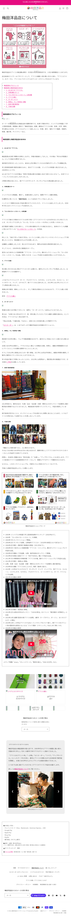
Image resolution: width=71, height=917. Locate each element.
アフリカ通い (11, 296)
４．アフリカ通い (11, 97)
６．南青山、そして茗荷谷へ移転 (16, 102)
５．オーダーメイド (12, 99)
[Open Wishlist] (63, 8)
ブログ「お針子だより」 (46, 876)
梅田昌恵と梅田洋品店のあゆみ (13, 88)
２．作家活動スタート (12, 92)
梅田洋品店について (21, 769)
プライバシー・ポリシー (23, 884)
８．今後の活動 (10, 106)
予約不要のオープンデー (52, 872)
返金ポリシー (43, 911)
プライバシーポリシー (54, 911)
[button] (4, 8)
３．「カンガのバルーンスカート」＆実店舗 (19, 95)
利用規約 (35, 884)
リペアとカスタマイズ (37, 872)
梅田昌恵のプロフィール (11, 85)
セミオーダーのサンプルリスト (18, 872)
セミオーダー (8, 325)
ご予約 (9, 362)
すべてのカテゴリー (24, 868)
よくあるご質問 (22, 876)
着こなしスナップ (51, 868)
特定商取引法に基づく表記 (59, 912)
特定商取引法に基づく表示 (48, 884)
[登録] (47, 729)
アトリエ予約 (9, 852)
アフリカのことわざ (40, 880)
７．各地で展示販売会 (12, 104)
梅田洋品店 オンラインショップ (19, 911)
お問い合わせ (33, 876)
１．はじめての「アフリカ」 (14, 90)
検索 (14, 868)
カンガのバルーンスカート (26, 229)
